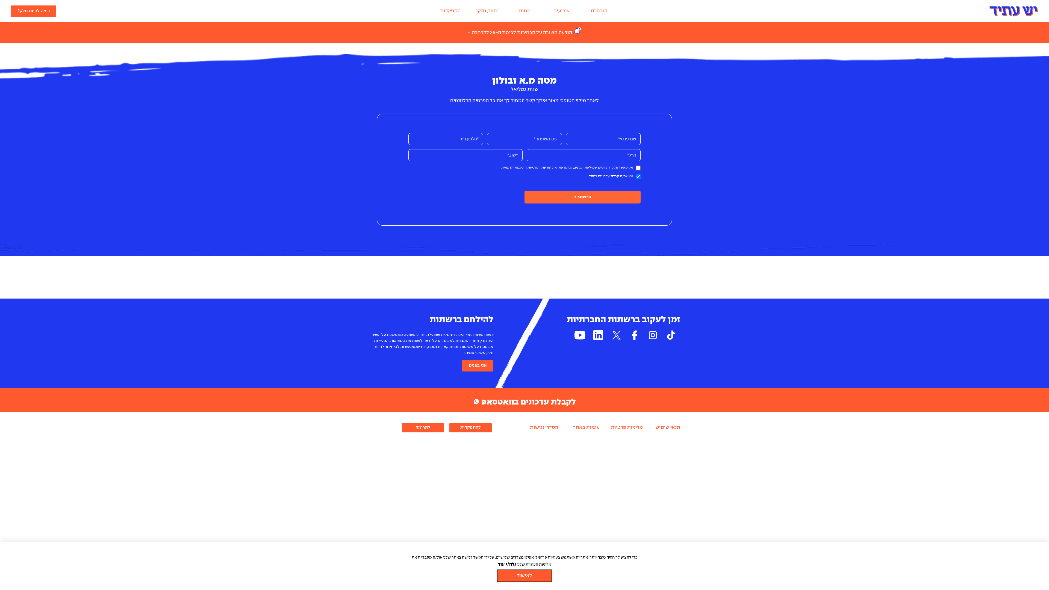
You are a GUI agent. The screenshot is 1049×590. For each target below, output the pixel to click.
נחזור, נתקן (487, 11)
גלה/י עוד (507, 564)
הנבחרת (599, 11)
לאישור (524, 575)
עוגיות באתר (586, 427)
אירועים (561, 11)
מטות (525, 11)
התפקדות (450, 11)
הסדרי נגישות (544, 427)
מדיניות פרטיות (627, 427)
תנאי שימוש (667, 427)
